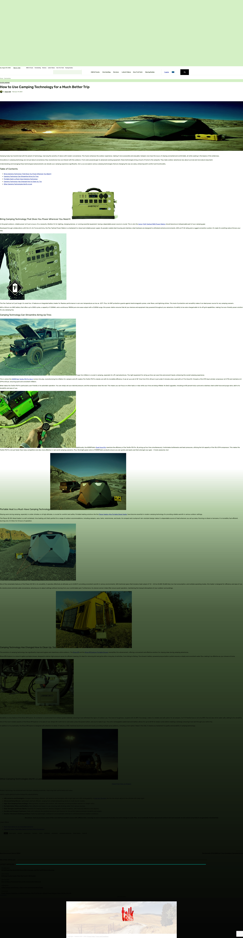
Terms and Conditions (102, 936)
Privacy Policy (91, 936)
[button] (184, 72)
